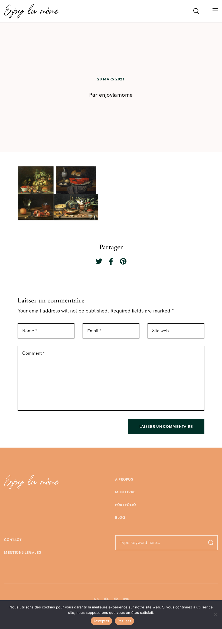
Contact (13, 539)
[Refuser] (215, 614)
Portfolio (125, 505)
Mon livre (125, 492)
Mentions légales (22, 552)
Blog (120, 517)
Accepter (101, 621)
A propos (124, 479)
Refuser (124, 621)
